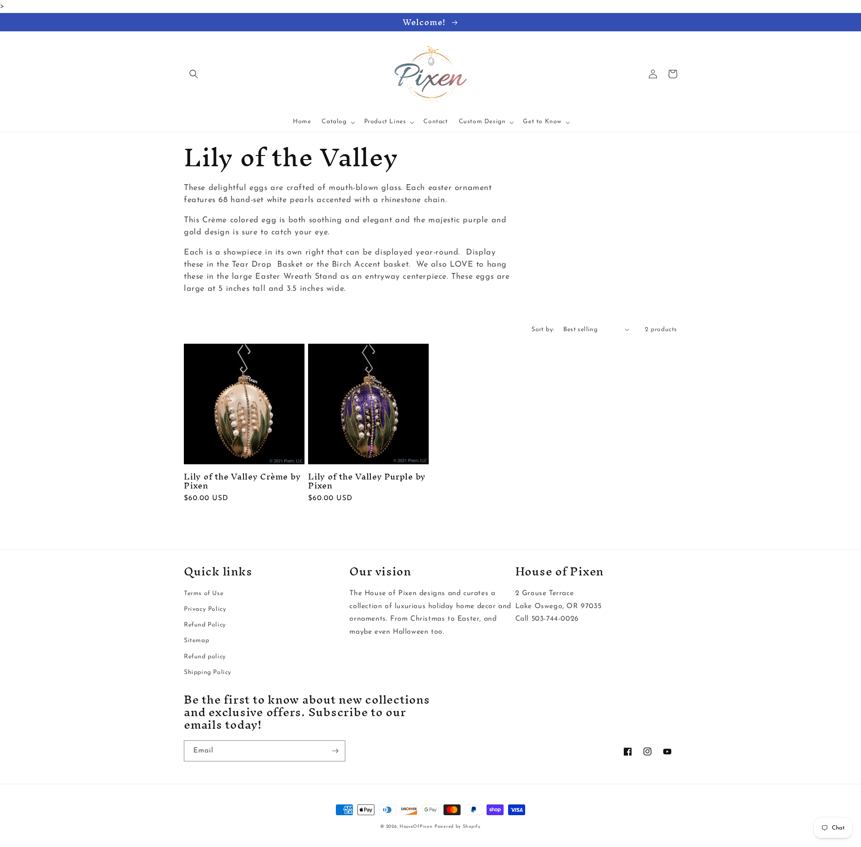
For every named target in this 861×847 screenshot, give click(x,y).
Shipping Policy (207, 672)
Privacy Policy (205, 609)
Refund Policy (205, 625)
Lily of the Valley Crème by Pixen (242, 481)
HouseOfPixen (416, 826)
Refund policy (205, 656)
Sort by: (542, 329)
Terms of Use (203, 593)
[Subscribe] (335, 750)
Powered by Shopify (458, 826)
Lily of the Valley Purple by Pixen (367, 481)
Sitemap (196, 640)
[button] (194, 74)
